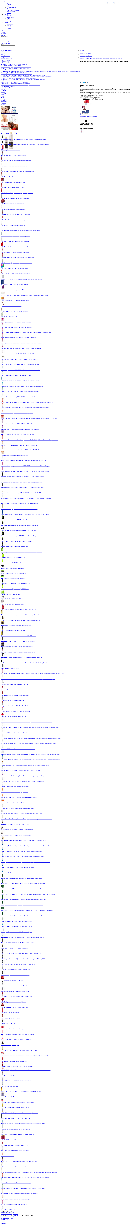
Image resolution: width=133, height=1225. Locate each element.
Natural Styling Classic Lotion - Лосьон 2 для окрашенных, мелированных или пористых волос (25, 862)
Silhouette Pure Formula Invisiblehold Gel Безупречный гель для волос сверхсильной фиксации (25, 144)
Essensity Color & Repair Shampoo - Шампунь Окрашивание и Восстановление (21, 878)
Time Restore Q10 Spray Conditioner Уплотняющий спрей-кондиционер (19, 1193)
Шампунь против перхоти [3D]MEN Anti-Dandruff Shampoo (16, 541)
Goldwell (9, 4)
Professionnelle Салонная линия (9, 63)
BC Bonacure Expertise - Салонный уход (11, 65)
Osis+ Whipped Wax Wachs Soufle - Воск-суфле (13, 1028)
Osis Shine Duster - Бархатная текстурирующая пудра (14, 684)
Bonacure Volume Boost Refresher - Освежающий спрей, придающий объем (20, 770)
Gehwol (9, 15)
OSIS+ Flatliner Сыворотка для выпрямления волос (14, 166)
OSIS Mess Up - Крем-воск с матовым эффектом (13, 1002)
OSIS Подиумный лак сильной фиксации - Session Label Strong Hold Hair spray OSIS (23, 959)
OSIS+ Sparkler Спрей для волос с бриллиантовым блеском (16, 263)
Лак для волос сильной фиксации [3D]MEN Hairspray (15, 589)
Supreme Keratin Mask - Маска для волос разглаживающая (16, 835)
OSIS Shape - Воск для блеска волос (10, 1012)
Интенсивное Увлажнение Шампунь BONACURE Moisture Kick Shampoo (20, 380)
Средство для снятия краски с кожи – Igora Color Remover (16, 985)
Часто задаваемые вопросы (8, 1212)
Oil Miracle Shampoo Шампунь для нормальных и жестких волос (17, 1102)
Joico (8, 6)
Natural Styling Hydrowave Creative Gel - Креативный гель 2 (16, 926)
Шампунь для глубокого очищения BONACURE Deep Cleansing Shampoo (20, 364)
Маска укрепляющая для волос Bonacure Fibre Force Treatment (17, 646)
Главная (82, 50)
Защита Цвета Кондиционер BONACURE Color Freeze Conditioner (18, 337)
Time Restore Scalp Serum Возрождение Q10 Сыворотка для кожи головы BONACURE (23, 460)
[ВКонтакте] (81, 82)
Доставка (3, 32)
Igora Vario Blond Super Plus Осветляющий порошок (14, 284)
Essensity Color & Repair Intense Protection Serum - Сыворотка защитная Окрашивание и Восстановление (28, 894)
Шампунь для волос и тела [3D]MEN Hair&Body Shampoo (16, 519)
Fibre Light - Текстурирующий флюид (10, 689)
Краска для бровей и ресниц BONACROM (12, 598)
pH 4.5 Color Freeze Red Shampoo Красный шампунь (14, 1204)
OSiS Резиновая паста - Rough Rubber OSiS (12, 980)
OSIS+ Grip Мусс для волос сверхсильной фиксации (14, 225)
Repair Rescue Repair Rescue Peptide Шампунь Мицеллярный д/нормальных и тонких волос (24, 407)
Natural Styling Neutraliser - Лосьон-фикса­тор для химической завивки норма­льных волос (24, 872)
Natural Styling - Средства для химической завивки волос (15, 83)
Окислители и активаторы (8, 86)
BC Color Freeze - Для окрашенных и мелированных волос (16, 67)
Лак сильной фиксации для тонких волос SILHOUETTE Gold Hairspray (19, 509)
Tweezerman (4, 100)
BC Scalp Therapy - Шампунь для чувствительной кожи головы (17, 808)
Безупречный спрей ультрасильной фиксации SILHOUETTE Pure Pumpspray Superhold (23, 139)
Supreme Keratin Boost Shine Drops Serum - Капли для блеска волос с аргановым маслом (23, 840)
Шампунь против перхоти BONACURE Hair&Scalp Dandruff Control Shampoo (21, 353)
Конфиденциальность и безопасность (10, 1216)
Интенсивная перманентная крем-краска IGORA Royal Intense (17, 289)
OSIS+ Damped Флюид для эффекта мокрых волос (14, 1061)
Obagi (8, 20)
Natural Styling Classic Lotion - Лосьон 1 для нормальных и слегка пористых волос (22, 856)
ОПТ (2, 30)
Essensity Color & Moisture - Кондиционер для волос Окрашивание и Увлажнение (22, 905)
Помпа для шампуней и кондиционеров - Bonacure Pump (15, 969)
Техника (9, 28)
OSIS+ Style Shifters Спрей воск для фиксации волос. (14, 268)
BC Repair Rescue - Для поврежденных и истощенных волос (16, 74)
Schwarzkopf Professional (13, 10)
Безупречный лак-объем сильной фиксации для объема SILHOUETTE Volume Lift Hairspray (25, 514)
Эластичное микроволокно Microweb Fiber (12, 668)
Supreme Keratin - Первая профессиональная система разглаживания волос (20, 85)
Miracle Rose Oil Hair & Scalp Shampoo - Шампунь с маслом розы (17, 1034)
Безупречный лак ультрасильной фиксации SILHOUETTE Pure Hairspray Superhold (22, 476)
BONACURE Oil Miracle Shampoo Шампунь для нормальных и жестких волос (21, 1091)
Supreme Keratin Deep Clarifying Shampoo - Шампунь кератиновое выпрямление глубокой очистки (26, 819)
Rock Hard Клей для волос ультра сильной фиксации (14, 1145)
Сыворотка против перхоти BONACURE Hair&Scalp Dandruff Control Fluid (20, 370)
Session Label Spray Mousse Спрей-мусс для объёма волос (16, 1118)
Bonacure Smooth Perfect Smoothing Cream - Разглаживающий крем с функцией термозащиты (25, 776)
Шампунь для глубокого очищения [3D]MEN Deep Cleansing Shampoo (19, 536)
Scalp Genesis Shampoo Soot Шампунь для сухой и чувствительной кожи (19, 1166)
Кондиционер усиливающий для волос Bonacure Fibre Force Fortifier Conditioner (21, 657)
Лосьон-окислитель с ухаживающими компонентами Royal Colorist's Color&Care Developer (24, 295)
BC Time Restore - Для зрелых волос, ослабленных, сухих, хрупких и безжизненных (23, 79)
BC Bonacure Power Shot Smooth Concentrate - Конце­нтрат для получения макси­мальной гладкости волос (28, 743)
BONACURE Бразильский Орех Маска (11, 1139)
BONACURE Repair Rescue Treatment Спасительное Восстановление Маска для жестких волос (25, 1070)
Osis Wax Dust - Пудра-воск (8, 1023)
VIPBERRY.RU (17, 1215)
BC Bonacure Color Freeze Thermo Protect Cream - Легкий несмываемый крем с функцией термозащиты (28, 679)
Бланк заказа (4, 33)
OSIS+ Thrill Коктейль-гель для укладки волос (13, 182)
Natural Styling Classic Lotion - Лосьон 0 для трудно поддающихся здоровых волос (22, 851)
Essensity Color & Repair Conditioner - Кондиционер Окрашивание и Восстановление (23, 883)
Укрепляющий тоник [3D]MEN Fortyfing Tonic (13, 562)
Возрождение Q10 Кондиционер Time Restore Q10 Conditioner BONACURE (20, 449)
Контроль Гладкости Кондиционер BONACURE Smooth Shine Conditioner (20, 429)
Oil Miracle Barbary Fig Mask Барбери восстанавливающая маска (17, 1096)
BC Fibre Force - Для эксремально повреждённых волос (15, 68)
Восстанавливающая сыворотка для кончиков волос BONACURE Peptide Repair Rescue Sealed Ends (27, 402)
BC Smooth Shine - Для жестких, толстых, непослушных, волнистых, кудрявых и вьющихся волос (26, 76)
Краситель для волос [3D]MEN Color (10, 594)
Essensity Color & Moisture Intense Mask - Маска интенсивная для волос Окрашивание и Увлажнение (27, 910)
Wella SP (9, 13)
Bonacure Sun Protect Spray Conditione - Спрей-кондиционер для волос (19, 797)
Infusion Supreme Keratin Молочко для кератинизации (15, 824)
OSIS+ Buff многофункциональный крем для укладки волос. (17, 193)
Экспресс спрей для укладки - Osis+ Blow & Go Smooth (15, 711)
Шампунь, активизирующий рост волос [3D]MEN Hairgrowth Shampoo (19, 525)
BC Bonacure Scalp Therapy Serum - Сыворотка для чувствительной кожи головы (22, 813)
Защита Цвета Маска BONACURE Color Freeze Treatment (16, 322)
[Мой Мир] (86, 82)
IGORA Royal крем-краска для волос (10, 150)
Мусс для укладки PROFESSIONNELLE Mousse (13, 155)
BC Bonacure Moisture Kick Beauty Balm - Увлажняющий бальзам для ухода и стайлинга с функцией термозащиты (30, 759)
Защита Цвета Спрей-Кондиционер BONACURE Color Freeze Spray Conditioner (21, 343)
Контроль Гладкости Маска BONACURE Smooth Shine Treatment (17, 434)
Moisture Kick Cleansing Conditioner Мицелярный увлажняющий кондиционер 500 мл (23, 1123)
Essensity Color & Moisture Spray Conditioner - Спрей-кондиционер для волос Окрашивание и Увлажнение (28, 915)
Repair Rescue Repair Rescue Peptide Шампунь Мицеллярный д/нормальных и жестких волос (25, 1177)
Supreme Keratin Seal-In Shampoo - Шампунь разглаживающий (17, 829)
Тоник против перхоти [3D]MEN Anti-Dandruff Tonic (14, 546)
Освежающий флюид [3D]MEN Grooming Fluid (13, 557)
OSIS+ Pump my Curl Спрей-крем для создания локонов (15, 176)
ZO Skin (9, 21)
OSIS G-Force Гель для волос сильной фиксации (13, 220)
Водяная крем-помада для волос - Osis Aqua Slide (13, 716)
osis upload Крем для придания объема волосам (13, 700)
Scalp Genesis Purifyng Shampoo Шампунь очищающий (15, 1150)
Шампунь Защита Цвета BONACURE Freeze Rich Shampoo (16, 327)
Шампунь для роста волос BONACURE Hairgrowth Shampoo (16, 375)
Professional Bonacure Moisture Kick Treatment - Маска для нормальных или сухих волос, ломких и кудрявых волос (30, 754)
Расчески (12, 26)
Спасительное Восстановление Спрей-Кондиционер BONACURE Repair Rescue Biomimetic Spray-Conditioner (29, 440)
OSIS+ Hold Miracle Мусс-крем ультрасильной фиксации (15, 236)
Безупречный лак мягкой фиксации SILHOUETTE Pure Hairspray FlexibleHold (21, 482)
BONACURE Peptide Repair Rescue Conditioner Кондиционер (17, 413)
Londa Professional (11, 7)
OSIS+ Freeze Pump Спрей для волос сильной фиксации (15, 214)
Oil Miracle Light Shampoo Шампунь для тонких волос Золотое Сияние (19, 1050)
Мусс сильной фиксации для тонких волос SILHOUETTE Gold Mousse (19, 503)
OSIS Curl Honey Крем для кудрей (9, 1086)
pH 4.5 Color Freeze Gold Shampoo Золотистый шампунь (15, 1199)
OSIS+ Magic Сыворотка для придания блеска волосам (15, 241)
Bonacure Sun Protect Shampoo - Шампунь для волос (14, 792)
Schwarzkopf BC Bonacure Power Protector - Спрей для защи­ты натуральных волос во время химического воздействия (31, 732)
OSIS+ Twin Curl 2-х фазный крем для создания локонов (15, 273)
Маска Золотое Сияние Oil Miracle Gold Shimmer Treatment (16, 625)
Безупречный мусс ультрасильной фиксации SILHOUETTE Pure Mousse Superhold (22, 487)
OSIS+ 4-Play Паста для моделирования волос (13, 187)
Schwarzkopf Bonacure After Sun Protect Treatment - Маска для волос (18, 802)
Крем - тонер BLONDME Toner (9, 316)
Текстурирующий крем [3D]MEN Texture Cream (13, 573)
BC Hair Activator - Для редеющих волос (11, 69)
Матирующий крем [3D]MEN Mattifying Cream (13, 578)
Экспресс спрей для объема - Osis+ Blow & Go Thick (14, 706)
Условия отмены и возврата (8, 1218)
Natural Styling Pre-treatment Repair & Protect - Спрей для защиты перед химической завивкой (25, 845)
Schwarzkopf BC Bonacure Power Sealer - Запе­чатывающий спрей (18, 749)
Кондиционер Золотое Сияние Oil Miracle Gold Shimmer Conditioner (18, 641)
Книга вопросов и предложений (9, 1214)
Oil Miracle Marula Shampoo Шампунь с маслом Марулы (15, 1107)
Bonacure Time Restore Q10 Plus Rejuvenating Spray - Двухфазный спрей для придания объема (25, 765)
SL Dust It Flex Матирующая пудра (10, 1045)
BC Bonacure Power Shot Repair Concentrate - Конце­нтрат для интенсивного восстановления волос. (26, 722)
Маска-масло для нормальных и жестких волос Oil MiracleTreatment (18, 636)
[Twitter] (84, 82)
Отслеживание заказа (85, 114)
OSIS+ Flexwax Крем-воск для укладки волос (12, 203)
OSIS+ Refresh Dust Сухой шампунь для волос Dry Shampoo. (16, 246)
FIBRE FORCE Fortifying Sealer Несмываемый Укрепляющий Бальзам (19, 1161)
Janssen (8, 18)
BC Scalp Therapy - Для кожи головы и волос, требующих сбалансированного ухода (23, 75)
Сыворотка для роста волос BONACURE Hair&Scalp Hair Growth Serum (19, 359)
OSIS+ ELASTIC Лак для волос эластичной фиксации (15, 198)
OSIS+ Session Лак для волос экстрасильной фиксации (15, 252)
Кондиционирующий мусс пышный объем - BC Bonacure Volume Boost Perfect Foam (23, 937)
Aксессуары (7, 22)
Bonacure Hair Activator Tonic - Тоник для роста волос (14, 786)
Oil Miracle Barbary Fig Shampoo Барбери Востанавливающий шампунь (19, 1113)
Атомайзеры (10, 24)
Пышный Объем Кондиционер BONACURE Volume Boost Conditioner (19, 397)
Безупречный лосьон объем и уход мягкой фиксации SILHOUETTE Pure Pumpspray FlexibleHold (26, 498)
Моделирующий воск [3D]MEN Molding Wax (12, 568)
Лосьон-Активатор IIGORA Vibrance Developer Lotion (15, 300)
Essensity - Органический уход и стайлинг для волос (14, 82)
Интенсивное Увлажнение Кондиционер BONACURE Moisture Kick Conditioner (22, 386)
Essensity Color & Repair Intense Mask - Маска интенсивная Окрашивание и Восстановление (25, 889)
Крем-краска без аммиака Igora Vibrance (11, 306)
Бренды (3, 35)
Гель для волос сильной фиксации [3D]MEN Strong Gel (15, 583)
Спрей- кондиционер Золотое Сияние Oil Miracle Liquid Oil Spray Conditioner (21, 620)
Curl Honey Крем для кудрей (8, 1075)
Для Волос (9, 25)
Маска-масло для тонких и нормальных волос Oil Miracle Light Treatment (20, 614)
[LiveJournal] (87, 82)
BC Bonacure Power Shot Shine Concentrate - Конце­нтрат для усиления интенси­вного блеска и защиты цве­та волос (30, 738)
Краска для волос (5, 60)
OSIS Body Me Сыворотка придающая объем (12, 604)
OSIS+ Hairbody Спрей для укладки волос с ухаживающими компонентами (20, 230)
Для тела (6, 14)
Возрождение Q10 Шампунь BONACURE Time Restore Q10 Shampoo (19, 445)
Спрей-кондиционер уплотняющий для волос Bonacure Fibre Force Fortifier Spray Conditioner (25, 662)
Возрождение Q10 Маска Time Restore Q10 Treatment (14, 455)
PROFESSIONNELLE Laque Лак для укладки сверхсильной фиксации (19, 133)
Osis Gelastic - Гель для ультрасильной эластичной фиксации (16, 996)
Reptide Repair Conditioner (7, 1156)
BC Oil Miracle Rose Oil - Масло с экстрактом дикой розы (16, 1039)
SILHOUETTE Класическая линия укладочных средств (15, 64)
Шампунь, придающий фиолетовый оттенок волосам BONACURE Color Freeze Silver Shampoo (26, 332)
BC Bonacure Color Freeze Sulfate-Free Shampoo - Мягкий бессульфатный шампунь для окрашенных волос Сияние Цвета (32, 673)
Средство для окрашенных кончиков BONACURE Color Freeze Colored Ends (21, 348)
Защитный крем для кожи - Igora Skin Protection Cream (15, 991)
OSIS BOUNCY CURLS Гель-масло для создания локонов (16, 1080)
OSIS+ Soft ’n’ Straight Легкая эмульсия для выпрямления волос (17, 257)
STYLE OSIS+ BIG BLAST (8, 1209)
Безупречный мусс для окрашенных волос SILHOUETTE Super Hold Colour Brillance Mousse (25, 471)
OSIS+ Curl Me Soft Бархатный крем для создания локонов (16, 160)
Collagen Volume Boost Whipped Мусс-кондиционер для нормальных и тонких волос (23, 1188)
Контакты (3, 1223)
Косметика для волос (9, 2)
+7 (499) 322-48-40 (6, 39)
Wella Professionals (11, 11)
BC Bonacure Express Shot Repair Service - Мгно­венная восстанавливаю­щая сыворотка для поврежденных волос (30, 727)
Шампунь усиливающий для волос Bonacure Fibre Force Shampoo (18, 652)
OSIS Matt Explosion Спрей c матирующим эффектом (14, 695)
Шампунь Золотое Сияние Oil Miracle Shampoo (13, 630)
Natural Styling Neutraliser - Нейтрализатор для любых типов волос (18, 867)
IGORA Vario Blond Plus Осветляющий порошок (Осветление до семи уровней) (21, 279)
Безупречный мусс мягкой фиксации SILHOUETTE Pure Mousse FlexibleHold (21, 492)
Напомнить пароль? (6, 47)
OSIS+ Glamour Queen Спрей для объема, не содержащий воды (17, 171)
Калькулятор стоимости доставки (88, 116)
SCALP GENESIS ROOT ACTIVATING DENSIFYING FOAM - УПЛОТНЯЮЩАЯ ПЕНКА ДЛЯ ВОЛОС (29, 1172)
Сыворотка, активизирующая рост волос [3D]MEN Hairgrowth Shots (18, 530)
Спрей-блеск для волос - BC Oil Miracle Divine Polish (14, 948)
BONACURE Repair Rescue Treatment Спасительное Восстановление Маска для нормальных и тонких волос (29, 418)
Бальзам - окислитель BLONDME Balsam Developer (14, 311)
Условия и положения (6, 1219)
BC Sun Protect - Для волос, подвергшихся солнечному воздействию (18, 78)
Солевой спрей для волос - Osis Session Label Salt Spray (15, 975)
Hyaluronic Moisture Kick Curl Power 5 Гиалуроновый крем (16, 1183)
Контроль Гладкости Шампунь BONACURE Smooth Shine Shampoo (18, 423)
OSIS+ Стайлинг (5, 61)
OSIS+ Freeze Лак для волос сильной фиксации (13, 209)
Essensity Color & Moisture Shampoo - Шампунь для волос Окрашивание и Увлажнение (23, 899)
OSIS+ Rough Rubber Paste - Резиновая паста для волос (15, 1007)
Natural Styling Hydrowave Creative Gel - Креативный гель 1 (16, 921)
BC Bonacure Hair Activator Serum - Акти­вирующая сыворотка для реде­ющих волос (22, 781)
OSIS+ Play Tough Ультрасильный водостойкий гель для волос (17, 1066)
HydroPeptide (10, 17)
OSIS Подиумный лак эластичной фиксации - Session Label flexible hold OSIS (21, 953)
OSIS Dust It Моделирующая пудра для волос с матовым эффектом (18, 609)
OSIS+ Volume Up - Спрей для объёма (10, 1018)
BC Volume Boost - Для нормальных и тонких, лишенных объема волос (19, 81)
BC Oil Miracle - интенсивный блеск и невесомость (14, 72)
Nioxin (8, 8)
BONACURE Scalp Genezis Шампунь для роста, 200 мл (15, 1129)
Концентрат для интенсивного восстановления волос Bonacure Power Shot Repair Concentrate (25, 1055)
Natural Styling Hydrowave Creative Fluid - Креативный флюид (17, 932)
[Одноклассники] (82, 82)
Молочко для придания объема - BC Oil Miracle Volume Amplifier (17, 942)
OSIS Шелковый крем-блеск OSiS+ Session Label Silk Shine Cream (18, 964)
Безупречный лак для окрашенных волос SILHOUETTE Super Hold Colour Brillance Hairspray (25, 466)
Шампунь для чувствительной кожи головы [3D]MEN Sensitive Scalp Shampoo (21, 552)
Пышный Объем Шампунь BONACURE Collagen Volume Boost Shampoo (20, 391)
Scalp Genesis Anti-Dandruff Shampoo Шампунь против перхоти (17, 1134)
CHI (8, 3)
